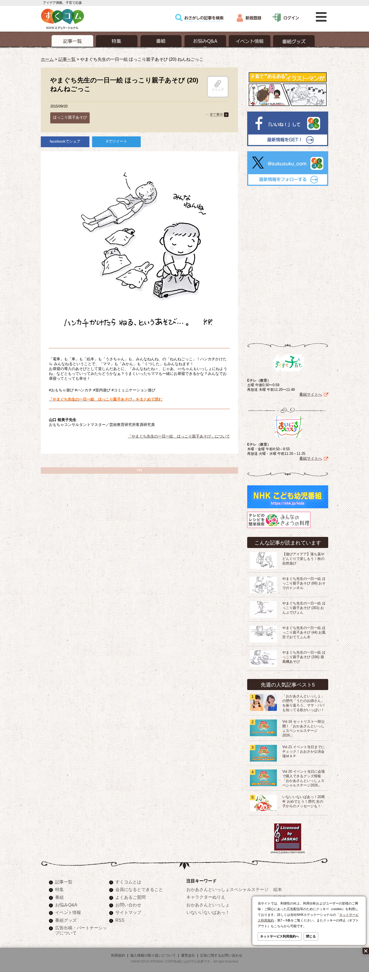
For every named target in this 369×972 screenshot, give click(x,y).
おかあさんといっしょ (208, 904)
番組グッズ (66, 920)
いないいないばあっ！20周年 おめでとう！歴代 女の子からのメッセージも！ (303, 801)
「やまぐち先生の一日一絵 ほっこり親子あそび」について (179, 436)
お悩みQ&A (66, 904)
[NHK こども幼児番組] (287, 508)
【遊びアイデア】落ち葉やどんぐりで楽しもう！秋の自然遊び (303, 558)
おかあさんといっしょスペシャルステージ (227, 889)
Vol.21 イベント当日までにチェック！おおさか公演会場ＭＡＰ (303, 751)
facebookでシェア (65, 141)
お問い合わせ (128, 904)
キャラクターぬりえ (205, 896)
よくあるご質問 (130, 897)
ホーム (47, 59)
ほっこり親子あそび (70, 117)
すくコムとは (128, 881)
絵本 (277, 889)
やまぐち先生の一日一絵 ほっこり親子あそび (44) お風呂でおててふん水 (304, 632)
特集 (59, 889)
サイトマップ (128, 912)
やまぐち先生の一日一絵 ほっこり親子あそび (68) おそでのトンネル (304, 583)
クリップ (218, 89)
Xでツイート (116, 141)
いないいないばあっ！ (208, 912)
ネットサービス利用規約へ (279, 936)
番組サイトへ (310, 394)
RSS (120, 920)
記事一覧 (67, 59)
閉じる (311, 936)
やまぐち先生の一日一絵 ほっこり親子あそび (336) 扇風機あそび (304, 657)
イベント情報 (68, 912)
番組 (59, 897)
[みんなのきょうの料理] (278, 528)
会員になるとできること (139, 889)
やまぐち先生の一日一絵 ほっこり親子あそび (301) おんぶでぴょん (304, 607)
